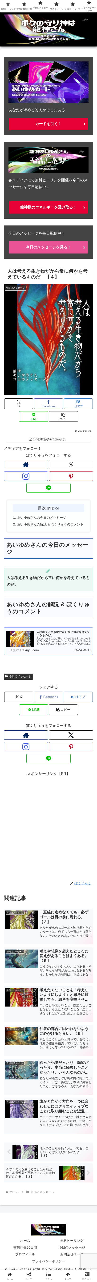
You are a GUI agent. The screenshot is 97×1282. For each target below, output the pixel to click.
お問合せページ (71, 1254)
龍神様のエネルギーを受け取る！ (48, 207)
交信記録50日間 (25, 1247)
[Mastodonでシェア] (37, 1191)
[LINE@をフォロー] (48, 488)
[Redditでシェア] (59, 1204)
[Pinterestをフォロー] (71, 476)
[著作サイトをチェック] (26, 464)
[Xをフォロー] (71, 464)
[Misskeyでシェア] (80, 1191)
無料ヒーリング (71, 1241)
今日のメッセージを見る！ (48, 247)
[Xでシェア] (16, 1191)
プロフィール (25, 1254)
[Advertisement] (48, 825)
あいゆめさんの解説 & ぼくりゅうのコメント (50, 524)
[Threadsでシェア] (37, 1204)
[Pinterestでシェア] (37, 1217)
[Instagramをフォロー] (26, 476)
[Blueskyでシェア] (59, 1191)
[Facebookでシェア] (16, 1204)
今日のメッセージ (20, 676)
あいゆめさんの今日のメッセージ (41, 517)
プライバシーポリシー (48, 1261)
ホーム (25, 1241)
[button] (63, 416)
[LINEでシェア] (16, 1217)
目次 (42, 508)
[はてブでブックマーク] (80, 1204)
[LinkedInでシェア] (59, 1217)
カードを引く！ (48, 124)
